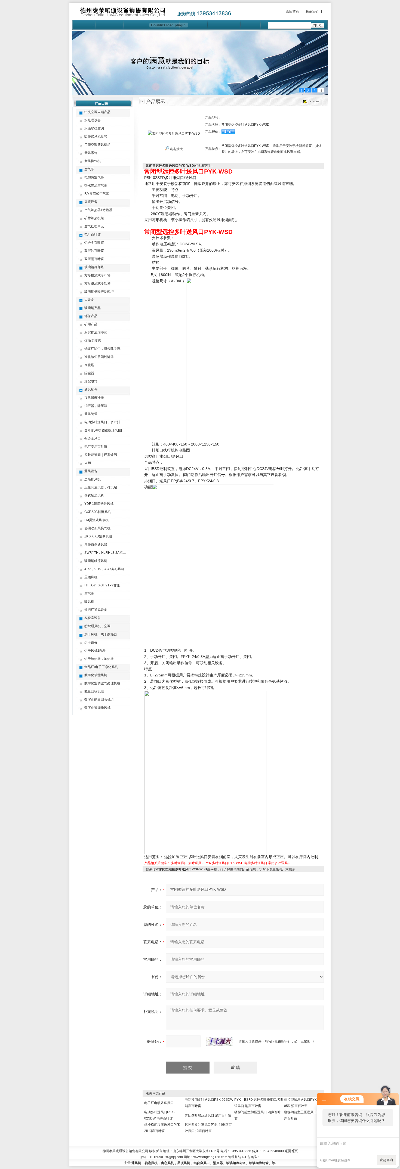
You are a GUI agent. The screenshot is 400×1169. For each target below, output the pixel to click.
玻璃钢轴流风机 (95, 561)
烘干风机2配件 (95, 650)
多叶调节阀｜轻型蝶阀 (100, 455)
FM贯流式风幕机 (96, 520)
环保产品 (90, 316)
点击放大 (176, 149)
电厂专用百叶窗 (95, 447)
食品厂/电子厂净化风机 (101, 667)
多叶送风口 (179, 863)
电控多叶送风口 (255, 863)
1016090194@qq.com (166, 1157)
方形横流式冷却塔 (97, 275)
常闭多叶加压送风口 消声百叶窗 (208, 1115)
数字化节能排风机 (97, 708)
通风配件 (90, 389)
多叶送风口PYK (199, 863)
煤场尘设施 (92, 340)
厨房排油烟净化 (95, 332)
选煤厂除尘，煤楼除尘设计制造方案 (110, 349)
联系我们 (312, 11)
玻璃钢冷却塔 (94, 267)
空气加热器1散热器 (98, 210)
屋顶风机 (90, 577)
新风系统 (90, 153)
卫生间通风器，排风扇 (100, 487)
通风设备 (90, 471)
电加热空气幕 (94, 177)
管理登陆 (234, 1157)
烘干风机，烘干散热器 (100, 634)
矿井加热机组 (94, 218)
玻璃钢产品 (92, 308)
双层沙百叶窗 (94, 251)
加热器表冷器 (94, 398)
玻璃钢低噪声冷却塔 (99, 291)
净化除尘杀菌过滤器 (99, 357)
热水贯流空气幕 (95, 185)
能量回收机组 (94, 691)
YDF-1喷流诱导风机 (98, 504)
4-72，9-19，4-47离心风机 (104, 569)
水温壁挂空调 (94, 128)
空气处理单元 (94, 226)
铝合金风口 (92, 438)
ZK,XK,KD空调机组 (98, 536)
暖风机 (89, 602)
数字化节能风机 (95, 675)
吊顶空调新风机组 (97, 145)
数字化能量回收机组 (99, 699)
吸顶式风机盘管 (95, 136)
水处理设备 (92, 120)
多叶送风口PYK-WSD (228, 863)
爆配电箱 (90, 381)
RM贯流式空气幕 (96, 194)
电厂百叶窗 (92, 234)
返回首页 (292, 11)
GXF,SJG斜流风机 (97, 512)
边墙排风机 (92, 479)
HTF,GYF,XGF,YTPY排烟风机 (105, 585)
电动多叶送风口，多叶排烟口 (105, 422)
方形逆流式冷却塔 (97, 283)
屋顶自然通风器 (95, 544)
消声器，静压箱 (95, 406)
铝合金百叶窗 (94, 243)
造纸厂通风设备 (95, 610)
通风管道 (90, 414)
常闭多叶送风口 (279, 863)
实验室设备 (92, 618)
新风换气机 (92, 161)
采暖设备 (90, 202)
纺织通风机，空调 (97, 626)
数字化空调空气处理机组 (102, 683)
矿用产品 (90, 324)
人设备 (89, 300)
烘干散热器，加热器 (99, 659)
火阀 (87, 463)
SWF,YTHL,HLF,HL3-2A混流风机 (108, 553)
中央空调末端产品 (97, 112)
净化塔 (89, 365)
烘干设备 (90, 642)
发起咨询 (386, 1160)
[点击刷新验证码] (219, 1041)
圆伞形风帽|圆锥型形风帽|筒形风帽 (109, 430)
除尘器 (89, 373)
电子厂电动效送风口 (159, 1103)
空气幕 (89, 169)
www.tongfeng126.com (210, 1157)
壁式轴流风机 (94, 495)
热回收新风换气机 (97, 528)
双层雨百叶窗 (94, 259)
